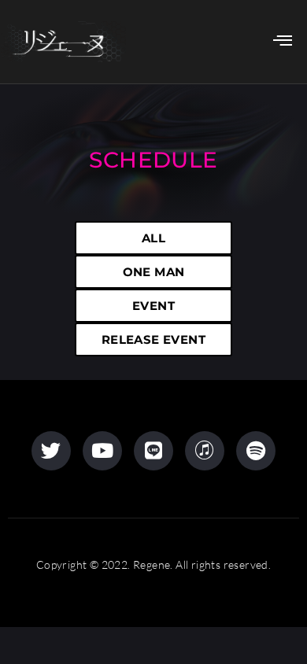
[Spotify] (256, 450)
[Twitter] (51, 450)
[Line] (153, 450)
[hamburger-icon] (279, 42)
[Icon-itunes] (204, 450)
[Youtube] (102, 450)
